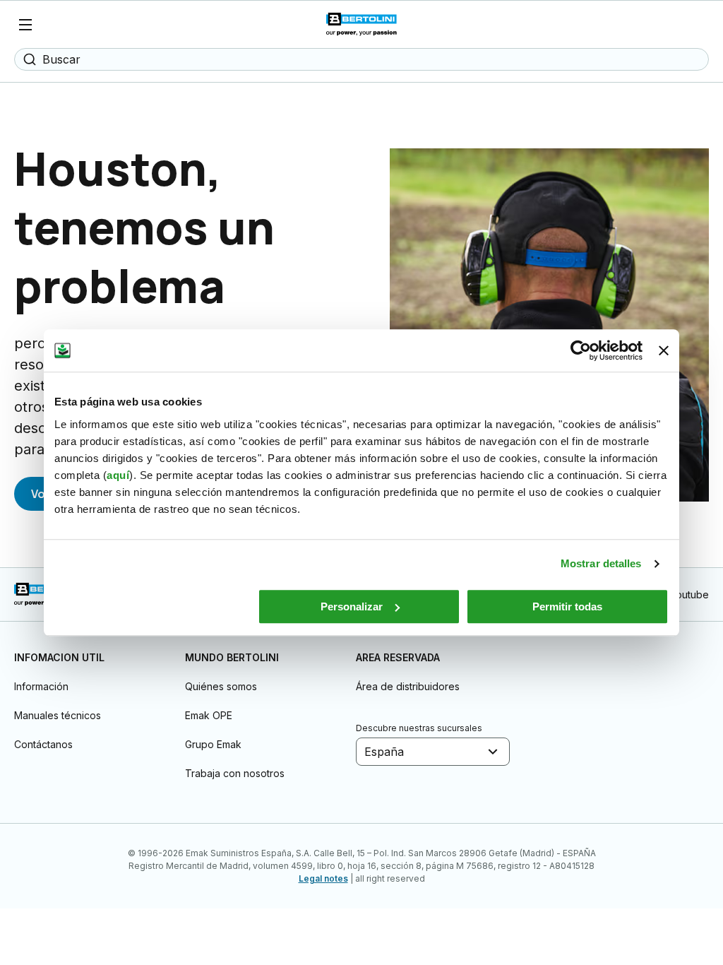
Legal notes (323, 878)
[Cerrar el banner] (664, 350)
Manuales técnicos (57, 715)
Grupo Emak (213, 744)
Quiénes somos (221, 686)
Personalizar (352, 606)
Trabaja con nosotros (235, 773)
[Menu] (25, 24)
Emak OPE (208, 715)
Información (41, 686)
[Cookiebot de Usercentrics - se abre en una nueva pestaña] (581, 350)
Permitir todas (567, 606)
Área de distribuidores (408, 686)
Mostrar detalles (601, 563)
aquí (118, 475)
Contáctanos (43, 744)
